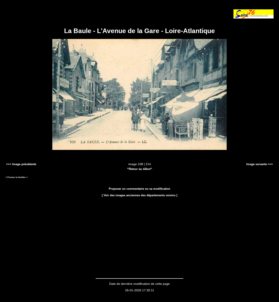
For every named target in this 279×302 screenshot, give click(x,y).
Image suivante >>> (259, 164)
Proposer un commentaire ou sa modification (139, 188)
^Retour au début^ (139, 169)
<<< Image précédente (21, 164)
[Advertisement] (56, 11)
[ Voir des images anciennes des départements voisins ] (139, 195)
